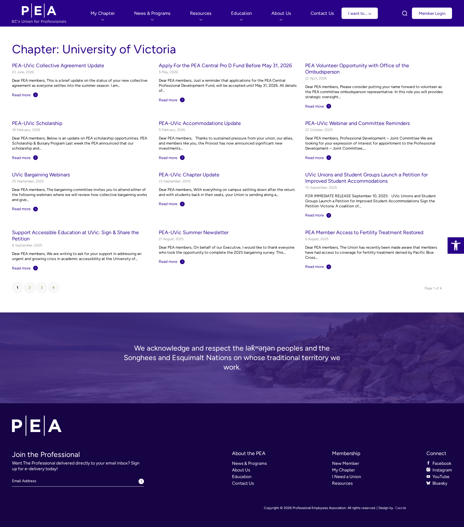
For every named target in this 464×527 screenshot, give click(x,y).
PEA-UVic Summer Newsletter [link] (194, 232)
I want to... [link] (358, 13)
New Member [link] (345, 463)
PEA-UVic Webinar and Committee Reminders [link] (357, 123)
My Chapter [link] (343, 469)
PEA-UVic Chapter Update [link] (189, 175)
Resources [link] (342, 483)
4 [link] (53, 288)
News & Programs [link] (249, 463)
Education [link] (242, 476)
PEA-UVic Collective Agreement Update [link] (58, 65)
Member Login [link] (432, 13)
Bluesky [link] (439, 483)
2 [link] (30, 288)
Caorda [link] (400, 508)
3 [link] (42, 288)
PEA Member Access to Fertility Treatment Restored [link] (364, 232)
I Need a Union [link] (346, 476)
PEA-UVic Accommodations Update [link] (200, 123)
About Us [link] (241, 469)
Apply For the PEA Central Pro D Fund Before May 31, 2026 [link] (225, 65)
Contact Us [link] (243, 483)
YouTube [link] (440, 476)
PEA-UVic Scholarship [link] (37, 123)
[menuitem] (103, 13)
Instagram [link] (442, 469)
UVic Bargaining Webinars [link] (41, 175)
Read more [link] (21, 94)
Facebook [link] (441, 463)
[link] (456, 245)
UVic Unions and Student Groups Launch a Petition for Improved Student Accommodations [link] (366, 178)
